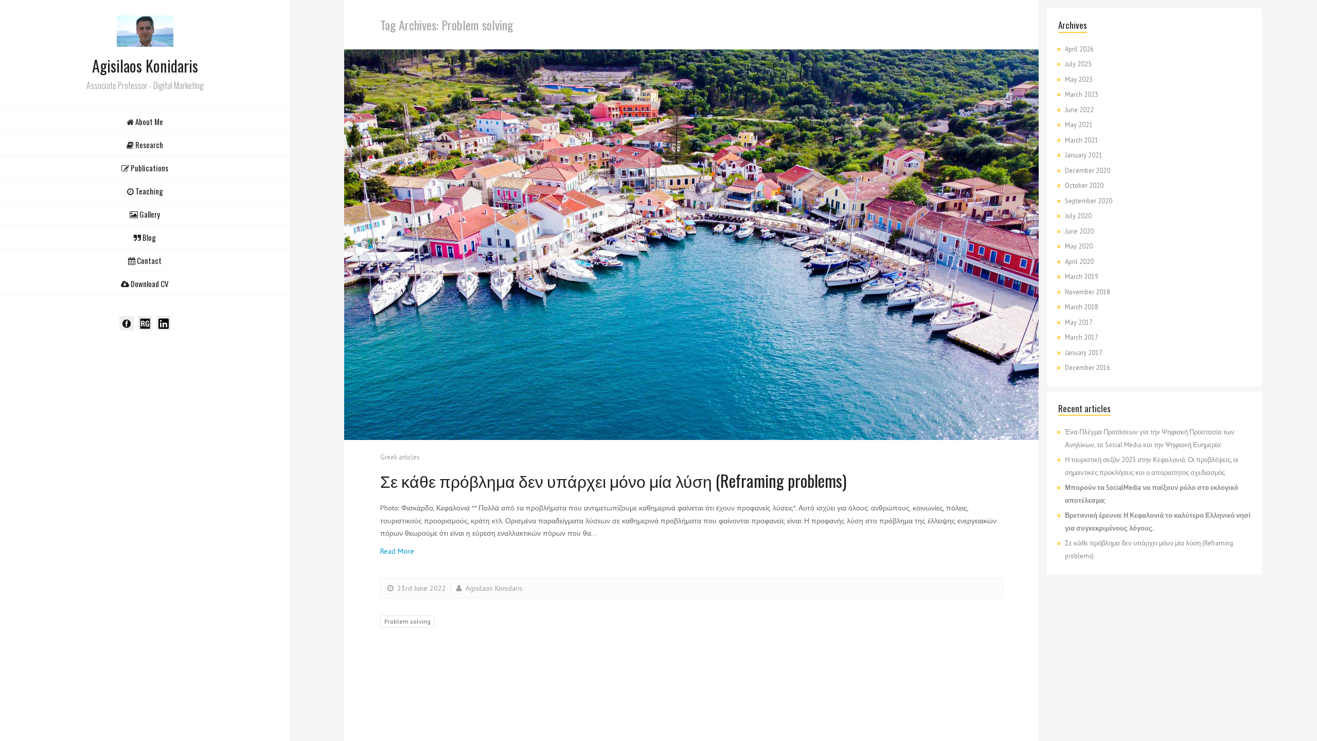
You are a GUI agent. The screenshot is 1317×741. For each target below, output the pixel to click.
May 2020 (1079, 246)
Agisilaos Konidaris (493, 588)
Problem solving (407, 621)
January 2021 (1083, 155)
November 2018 (1087, 292)
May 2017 (1079, 322)
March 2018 (1081, 307)
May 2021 (1079, 124)
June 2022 (1079, 109)
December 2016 (1087, 367)
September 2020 (1088, 201)
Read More (397, 551)
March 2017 (1081, 337)
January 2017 (1083, 352)
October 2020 (1084, 185)
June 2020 (1079, 231)
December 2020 (1087, 170)
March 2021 (1081, 140)
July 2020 (1078, 215)
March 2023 (1081, 94)
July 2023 (1078, 64)
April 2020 (1079, 261)
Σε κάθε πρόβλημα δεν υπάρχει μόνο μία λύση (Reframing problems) (613, 480)
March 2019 (1081, 276)
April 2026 (1079, 49)
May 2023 (1079, 79)
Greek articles (400, 457)
